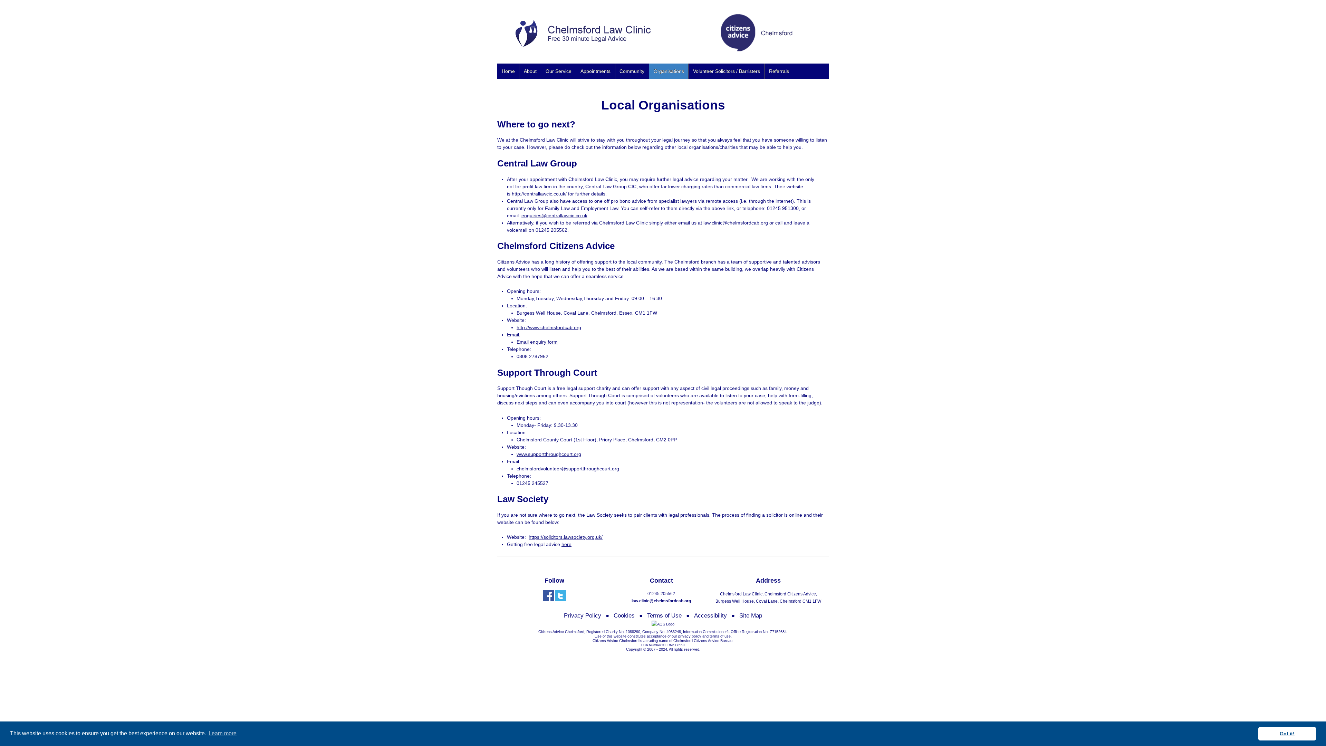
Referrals (779, 71)
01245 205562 (661, 593)
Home (508, 71)
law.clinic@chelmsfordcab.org (735, 223)
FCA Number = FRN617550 (663, 645)
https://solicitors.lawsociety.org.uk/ (566, 537)
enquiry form (544, 342)
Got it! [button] (1287, 733)
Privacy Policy (582, 615)
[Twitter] (560, 595)
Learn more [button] (223, 733)
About (530, 71)
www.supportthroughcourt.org (549, 454)
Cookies (624, 615)
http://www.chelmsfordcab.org (549, 327)
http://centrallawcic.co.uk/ (539, 194)
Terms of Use (664, 615)
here (566, 544)
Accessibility (710, 615)
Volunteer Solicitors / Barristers (726, 71)
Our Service (558, 71)
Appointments (595, 71)
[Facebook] (548, 595)
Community (631, 71)
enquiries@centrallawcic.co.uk (554, 215)
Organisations (669, 71)
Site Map (750, 615)
